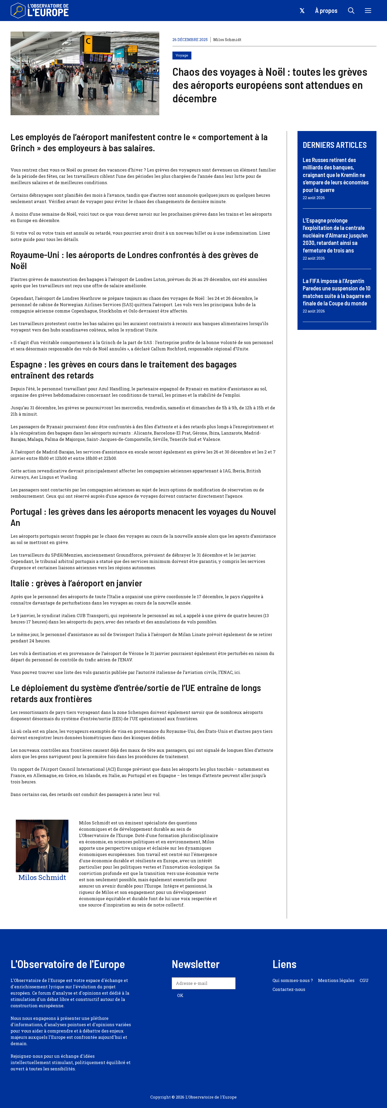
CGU (364, 980)
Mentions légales (336, 980)
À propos (326, 10)
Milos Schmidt (227, 39)
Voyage (182, 55)
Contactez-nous (288, 989)
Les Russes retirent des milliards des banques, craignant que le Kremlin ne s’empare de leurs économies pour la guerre (336, 174)
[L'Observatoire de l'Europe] (40, 10)
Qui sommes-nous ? (292, 980)
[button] (351, 10)
